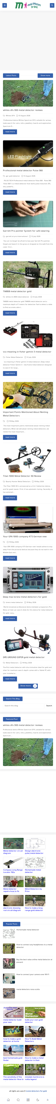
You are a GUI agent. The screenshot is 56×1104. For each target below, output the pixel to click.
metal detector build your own (12, 1021)
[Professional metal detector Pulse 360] (28, 153)
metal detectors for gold (36, 1091)
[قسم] (4, 421)
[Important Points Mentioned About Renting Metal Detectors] (28, 395)
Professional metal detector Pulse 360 (23, 171)
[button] (8, 1100)
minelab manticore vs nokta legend (34, 1078)
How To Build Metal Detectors (33, 1040)
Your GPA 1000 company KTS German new (25, 537)
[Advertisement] (28, 40)
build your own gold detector (34, 1021)
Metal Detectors (12, 663)
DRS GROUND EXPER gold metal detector (24, 657)
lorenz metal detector (14, 603)
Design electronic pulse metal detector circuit (34, 852)
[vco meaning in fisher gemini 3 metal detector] (28, 335)
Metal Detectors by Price (33, 890)
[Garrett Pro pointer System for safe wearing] (28, 214)
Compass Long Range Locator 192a (13, 871)
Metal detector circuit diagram (13, 852)
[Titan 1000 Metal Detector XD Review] (28, 459)
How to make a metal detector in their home (34, 1059)
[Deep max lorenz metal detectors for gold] (28, 580)
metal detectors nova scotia (28, 990)
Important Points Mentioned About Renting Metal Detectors (25, 414)
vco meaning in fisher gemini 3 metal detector (27, 352)
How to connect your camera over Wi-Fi (32, 975)
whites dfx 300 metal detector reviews (23, 110)
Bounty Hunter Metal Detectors (17, 482)
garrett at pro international (16, 236)
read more (10, 132)
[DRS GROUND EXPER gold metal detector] (28, 640)
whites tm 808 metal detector (17, 297)
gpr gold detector (12, 176)
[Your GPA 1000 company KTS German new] (28, 519)
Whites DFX (10, 116)
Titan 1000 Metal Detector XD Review (22, 476)
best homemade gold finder (12, 1059)
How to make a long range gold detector (34, 909)
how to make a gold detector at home (12, 1040)
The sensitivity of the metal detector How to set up (13, 1078)
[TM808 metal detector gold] (28, 274)
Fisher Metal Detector (14, 357)
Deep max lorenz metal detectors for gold (25, 597)
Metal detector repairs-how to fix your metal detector (12, 890)
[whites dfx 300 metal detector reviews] (28, 93)
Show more (45, 76)
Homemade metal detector (33, 871)
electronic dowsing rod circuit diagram (12, 909)
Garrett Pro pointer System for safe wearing (26, 231)
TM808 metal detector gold (17, 292)
